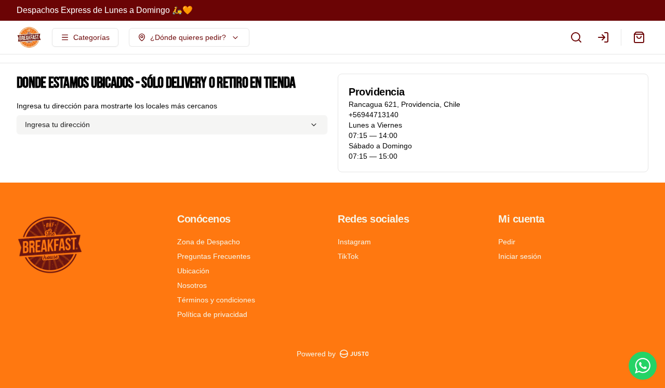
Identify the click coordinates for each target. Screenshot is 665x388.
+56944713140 (373, 114)
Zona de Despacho (208, 242)
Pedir (506, 242)
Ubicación (193, 271)
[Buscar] (576, 37)
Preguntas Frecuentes (213, 256)
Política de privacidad (212, 314)
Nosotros (192, 285)
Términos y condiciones (216, 300)
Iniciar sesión (519, 256)
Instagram (354, 242)
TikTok (348, 256)
